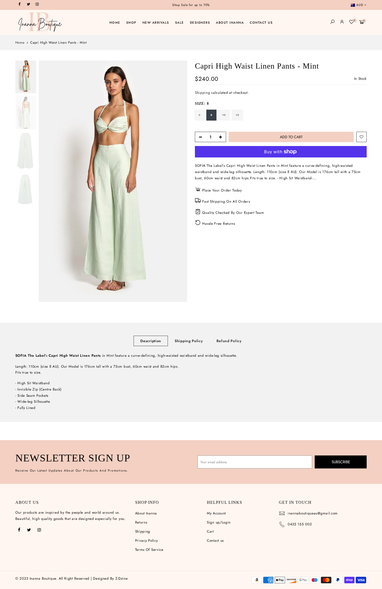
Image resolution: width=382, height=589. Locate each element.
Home (20, 42)
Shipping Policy (189, 340)
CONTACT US (261, 22)
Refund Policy (229, 340)
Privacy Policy (146, 540)
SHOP (131, 22)
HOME (114, 22)
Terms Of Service (149, 549)
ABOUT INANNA (230, 22)
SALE (179, 22)
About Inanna (146, 513)
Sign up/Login (219, 522)
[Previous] (47, 181)
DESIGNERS (200, 22)
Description (150, 340)
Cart (210, 531)
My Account (216, 513)
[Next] (178, 181)
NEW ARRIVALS (155, 22)
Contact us (215, 540)
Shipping (202, 92)
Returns (141, 522)
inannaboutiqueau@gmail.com (313, 513)
